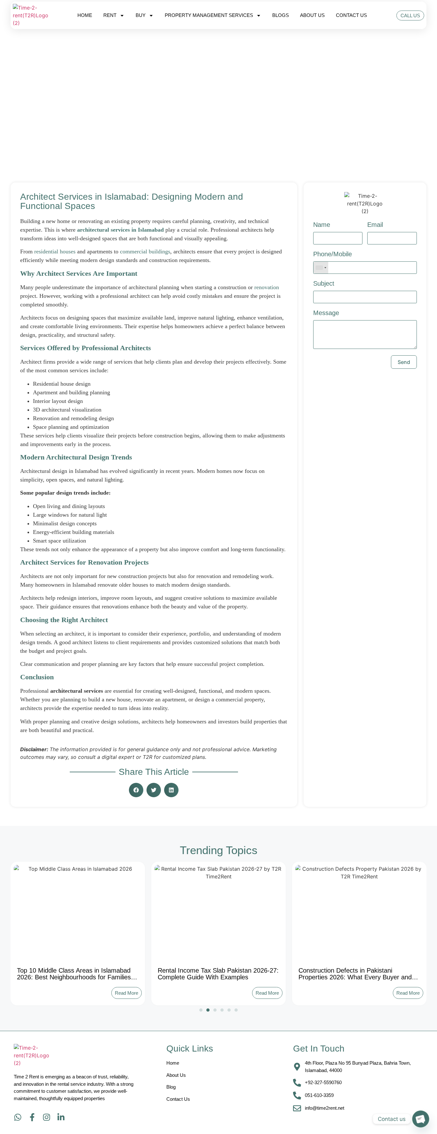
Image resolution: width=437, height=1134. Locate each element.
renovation (266, 287)
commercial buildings (145, 251)
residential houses (54, 251)
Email (375, 224)
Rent (109, 15)
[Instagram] (47, 1117)
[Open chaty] (421, 1119)
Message (326, 313)
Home (84, 15)
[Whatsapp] (18, 1117)
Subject (323, 283)
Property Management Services (209, 15)
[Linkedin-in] (61, 1117)
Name (321, 224)
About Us (312, 15)
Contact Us (351, 15)
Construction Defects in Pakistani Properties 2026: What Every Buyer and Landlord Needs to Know (355, 977)
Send (404, 362)
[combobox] (321, 268)
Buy (141, 15)
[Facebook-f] (32, 1117)
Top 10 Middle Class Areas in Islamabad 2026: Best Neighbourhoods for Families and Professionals (74, 977)
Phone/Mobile (332, 254)
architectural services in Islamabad (120, 230)
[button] (136, 790)
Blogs (280, 15)
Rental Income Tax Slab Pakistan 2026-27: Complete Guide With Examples (218, 974)
